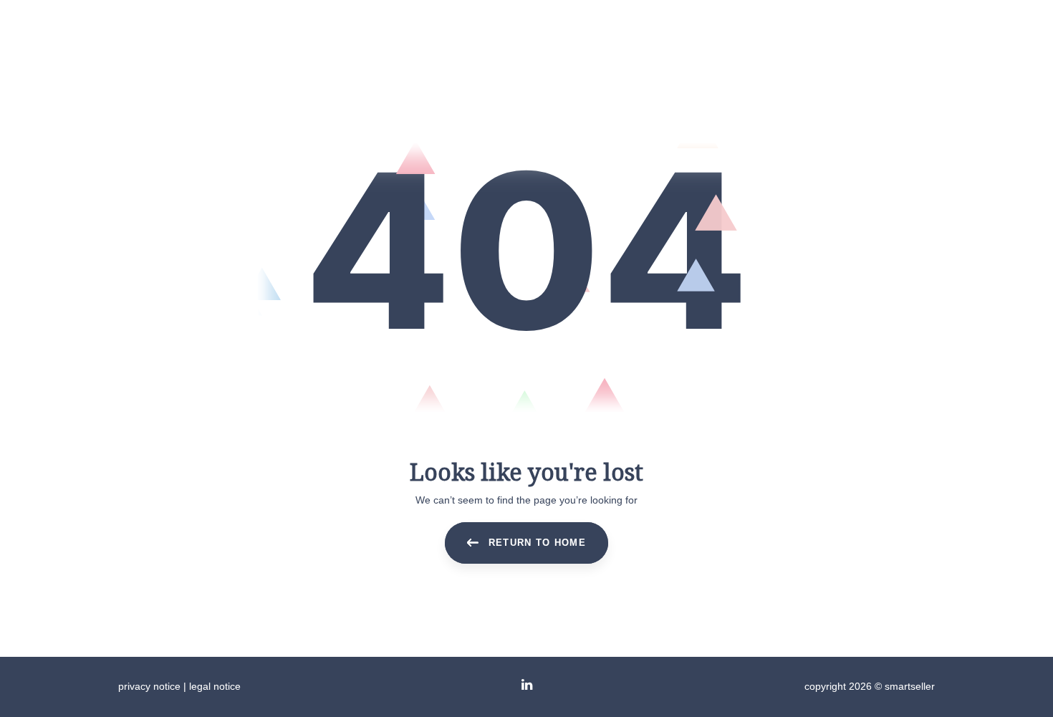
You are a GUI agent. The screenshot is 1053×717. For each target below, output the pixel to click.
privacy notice (149, 686)
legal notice (215, 686)
